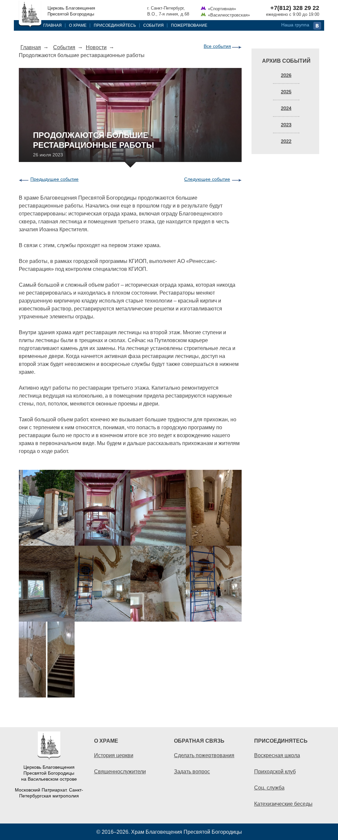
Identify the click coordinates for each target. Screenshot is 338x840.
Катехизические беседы (283, 804)
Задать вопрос (192, 771)
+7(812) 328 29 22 (294, 8)
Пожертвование (189, 25)
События (153, 25)
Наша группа (295, 24)
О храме (77, 25)
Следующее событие (207, 179)
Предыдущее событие (54, 179)
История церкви (113, 755)
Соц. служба (269, 788)
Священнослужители (120, 771)
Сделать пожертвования (204, 755)
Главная (52, 25)
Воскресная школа (277, 755)
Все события (217, 46)
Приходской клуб (275, 771)
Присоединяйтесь (115, 25)
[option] (130, 583)
